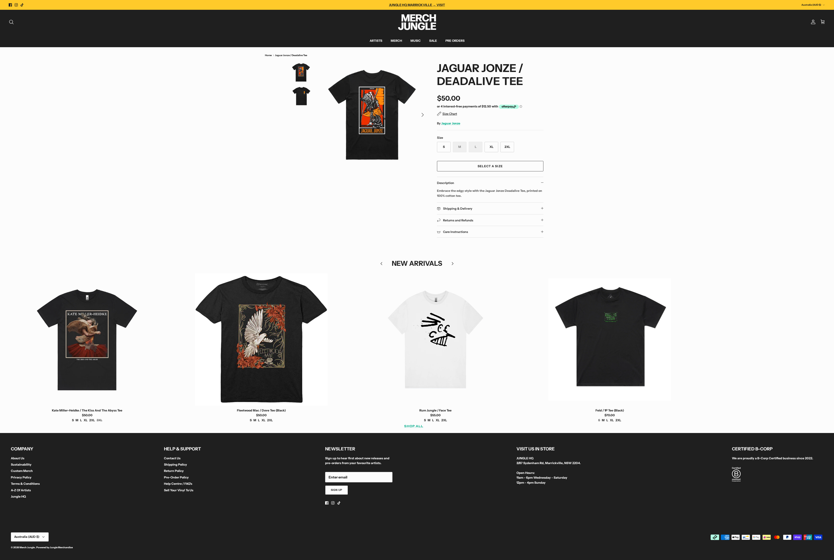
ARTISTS (376, 41)
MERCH (396, 41)
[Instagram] (16, 5)
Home (268, 55)
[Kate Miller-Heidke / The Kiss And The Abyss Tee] (87, 339)
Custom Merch (22, 471)
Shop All (413, 426)
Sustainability (21, 464)
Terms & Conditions (25, 484)
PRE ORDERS (455, 41)
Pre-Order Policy (176, 477)
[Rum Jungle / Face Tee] (435, 339)
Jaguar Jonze (450, 123)
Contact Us (172, 458)
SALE (433, 41)
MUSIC (415, 41)
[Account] (812, 22)
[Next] (422, 115)
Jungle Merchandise (61, 547)
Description (445, 183)
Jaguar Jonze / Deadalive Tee (291, 55)
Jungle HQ (18, 496)
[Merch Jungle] (417, 22)
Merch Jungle (27, 547)
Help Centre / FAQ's (178, 484)
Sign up (337, 489)
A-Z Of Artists (21, 490)
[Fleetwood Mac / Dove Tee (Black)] (261, 339)
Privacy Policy (21, 477)
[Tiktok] (22, 5)
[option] (374, 115)
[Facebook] (10, 5)
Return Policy (174, 471)
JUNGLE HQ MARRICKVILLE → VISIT (417, 5)
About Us (17, 458)
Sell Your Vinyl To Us (178, 490)
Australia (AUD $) (811, 4)
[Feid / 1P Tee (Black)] (609, 339)
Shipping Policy (175, 464)
